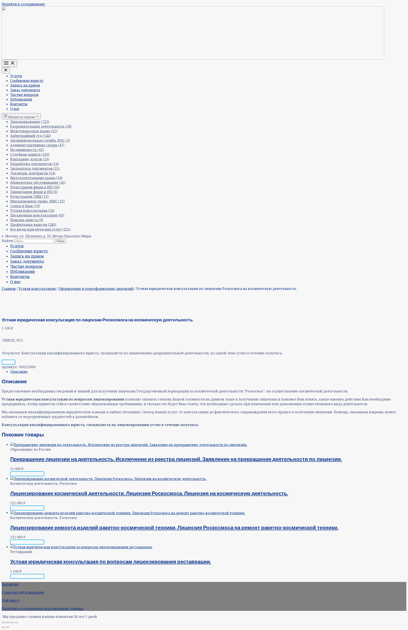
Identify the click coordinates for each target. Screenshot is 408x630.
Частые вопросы (24, 94)
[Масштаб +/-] (3, 622)
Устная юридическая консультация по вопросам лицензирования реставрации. (110, 561)
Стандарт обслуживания (23, 592)
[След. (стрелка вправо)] (7, 627)
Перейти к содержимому (23, 4)
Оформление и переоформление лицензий (95, 288)
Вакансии (10, 584)
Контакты (18, 104)
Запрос (8, 362)
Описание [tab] (19, 371)
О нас (15, 108)
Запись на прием (25, 85)
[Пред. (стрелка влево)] (3, 627)
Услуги (16, 76)
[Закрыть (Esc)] (16, 622)
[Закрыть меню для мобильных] (6, 70)
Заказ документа (25, 90)
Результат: (11, 353)
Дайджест (10, 600)
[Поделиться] (12, 622)
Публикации (21, 99)
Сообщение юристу (26, 80)
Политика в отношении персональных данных (43, 608)
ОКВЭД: (8, 340)
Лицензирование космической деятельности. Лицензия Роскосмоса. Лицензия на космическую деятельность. (149, 493)
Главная (9, 288)
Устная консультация (37, 288)
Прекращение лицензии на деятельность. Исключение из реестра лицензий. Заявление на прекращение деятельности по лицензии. (176, 459)
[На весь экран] (7, 622)
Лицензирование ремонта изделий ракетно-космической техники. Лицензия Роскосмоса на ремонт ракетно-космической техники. (174, 527)
